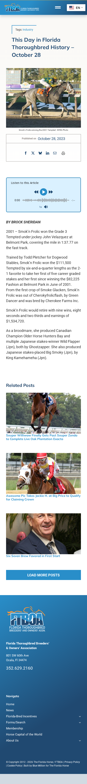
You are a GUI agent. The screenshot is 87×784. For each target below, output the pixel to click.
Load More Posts (43, 575)
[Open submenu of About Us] (79, 741)
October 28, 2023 (51, 139)
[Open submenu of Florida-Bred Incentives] (79, 717)
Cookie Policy (14, 765)
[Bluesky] (40, 153)
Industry (28, 29)
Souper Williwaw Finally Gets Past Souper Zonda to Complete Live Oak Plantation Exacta (41, 437)
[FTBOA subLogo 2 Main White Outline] (22, 3)
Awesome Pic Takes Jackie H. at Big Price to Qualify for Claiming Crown (43, 497)
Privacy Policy (72, 762)
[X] (33, 153)
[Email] (54, 153)
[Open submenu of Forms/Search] (79, 723)
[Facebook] (25, 153)
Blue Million (39, 765)
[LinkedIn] (47, 153)
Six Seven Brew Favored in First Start (33, 556)
